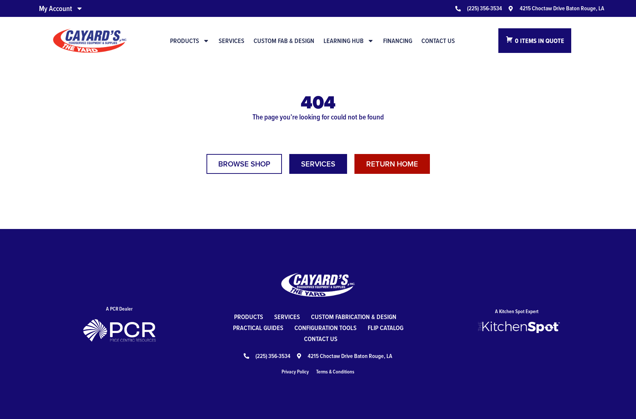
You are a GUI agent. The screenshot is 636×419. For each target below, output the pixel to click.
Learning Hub (344, 40)
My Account (55, 8)
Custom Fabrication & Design (353, 316)
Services (231, 40)
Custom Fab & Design (284, 40)
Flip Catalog (385, 327)
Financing (397, 40)
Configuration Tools (325, 327)
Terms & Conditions (335, 371)
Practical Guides (258, 327)
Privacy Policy (295, 371)
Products (184, 40)
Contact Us (438, 40)
